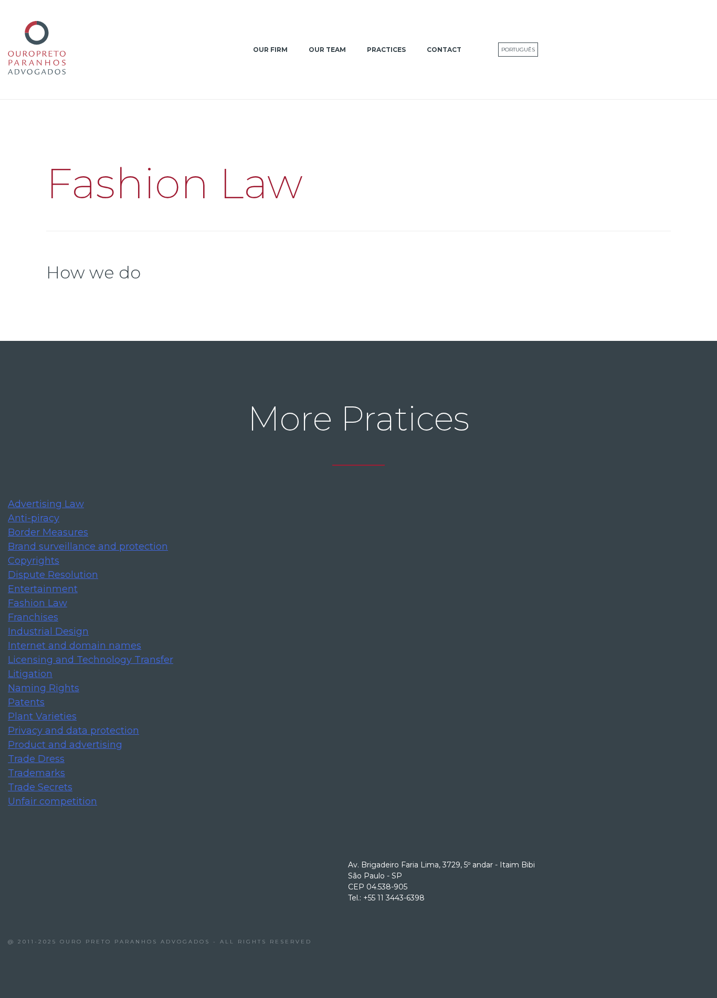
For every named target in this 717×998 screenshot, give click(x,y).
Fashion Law (37, 603)
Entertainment (43, 589)
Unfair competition (52, 801)
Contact (444, 49)
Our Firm (270, 49)
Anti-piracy (33, 518)
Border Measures (48, 532)
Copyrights (33, 560)
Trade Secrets (40, 787)
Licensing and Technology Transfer (90, 660)
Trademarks (36, 773)
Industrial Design (48, 631)
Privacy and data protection (73, 730)
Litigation (30, 674)
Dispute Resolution (53, 575)
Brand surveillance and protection (88, 546)
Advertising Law (46, 504)
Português (518, 49)
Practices (386, 49)
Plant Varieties (42, 716)
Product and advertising (65, 744)
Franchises (33, 617)
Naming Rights (43, 688)
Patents (26, 702)
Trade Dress (36, 759)
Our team (327, 49)
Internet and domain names (74, 645)
